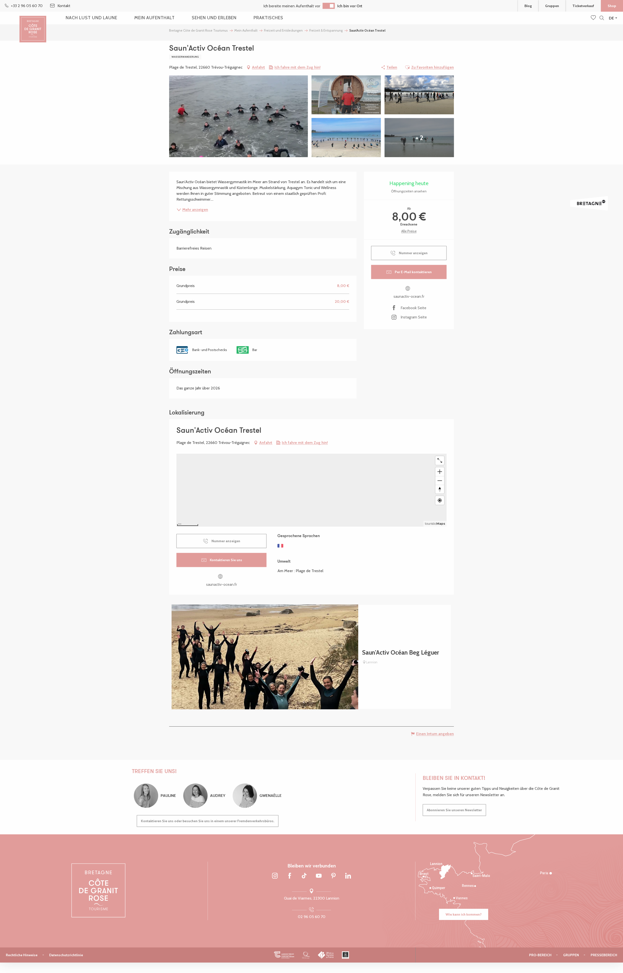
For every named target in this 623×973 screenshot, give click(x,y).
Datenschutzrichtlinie (66, 955)
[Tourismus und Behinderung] (345, 955)
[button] (601, 18)
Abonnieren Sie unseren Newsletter (454, 810)
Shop (612, 6)
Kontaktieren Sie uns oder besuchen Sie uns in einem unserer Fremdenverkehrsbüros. (207, 821)
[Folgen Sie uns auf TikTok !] (304, 876)
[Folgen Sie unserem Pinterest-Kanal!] (333, 876)
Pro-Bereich (540, 955)
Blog (528, 6)
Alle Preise (409, 231)
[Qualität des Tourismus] (306, 955)
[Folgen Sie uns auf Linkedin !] (348, 876)
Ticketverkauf (583, 6)
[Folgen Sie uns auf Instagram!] (275, 876)
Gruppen (552, 6)
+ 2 (419, 138)
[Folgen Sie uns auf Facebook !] (289, 876)
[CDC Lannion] (284, 955)
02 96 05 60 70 (311, 916)
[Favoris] (594, 18)
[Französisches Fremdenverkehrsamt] (326, 955)
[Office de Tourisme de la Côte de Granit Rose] (32, 25)
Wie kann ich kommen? (464, 914)
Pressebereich (604, 955)
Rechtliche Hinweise (21, 955)
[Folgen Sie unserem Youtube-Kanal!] (319, 876)
